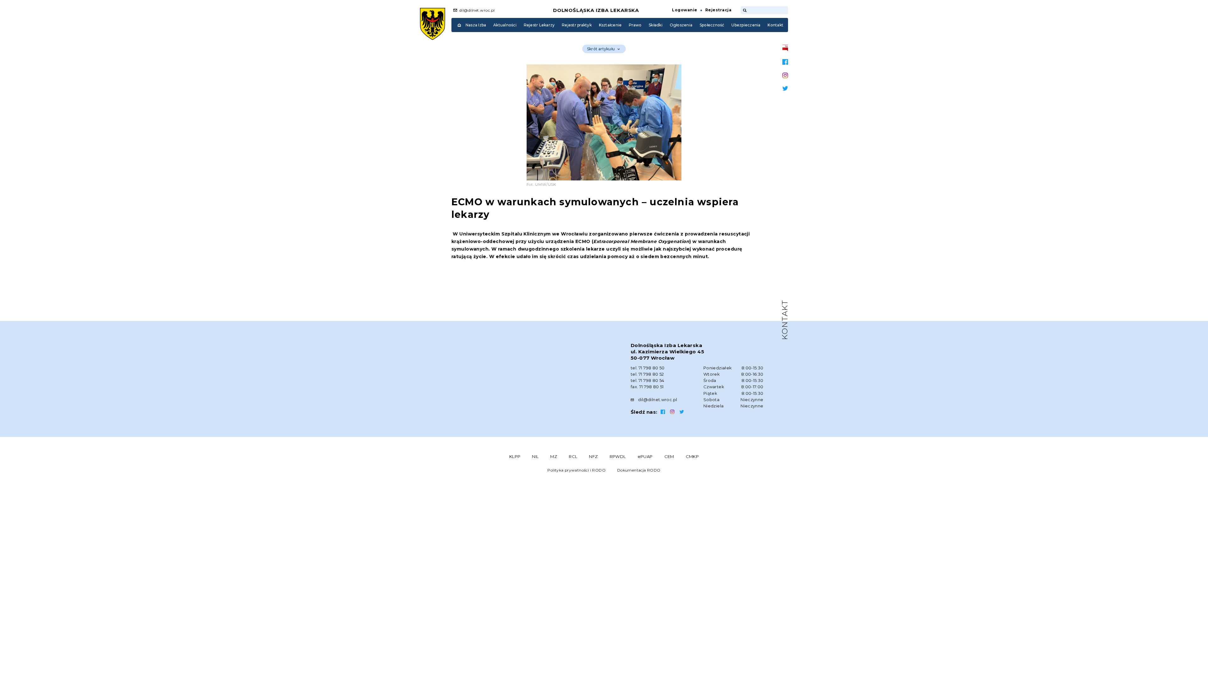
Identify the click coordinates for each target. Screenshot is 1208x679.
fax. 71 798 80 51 (647, 386)
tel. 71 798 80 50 (648, 367)
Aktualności (505, 25)
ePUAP (645, 456)
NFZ (593, 456)
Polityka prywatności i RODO (576, 470)
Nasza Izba (476, 25)
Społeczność (712, 25)
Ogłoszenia (681, 25)
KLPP (515, 456)
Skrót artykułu (601, 49)
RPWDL (618, 456)
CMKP (692, 456)
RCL (573, 456)
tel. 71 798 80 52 (647, 374)
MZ (553, 456)
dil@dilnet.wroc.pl (477, 10)
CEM (669, 456)
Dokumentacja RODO (639, 470)
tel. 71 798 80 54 (647, 380)
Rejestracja (718, 10)
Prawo (635, 25)
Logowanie (684, 10)
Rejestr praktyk (577, 25)
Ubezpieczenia (745, 25)
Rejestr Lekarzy (539, 25)
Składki (656, 25)
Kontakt (775, 25)
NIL (535, 456)
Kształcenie (610, 25)
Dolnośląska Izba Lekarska (596, 10)
